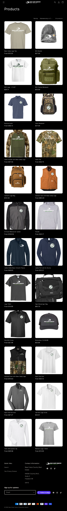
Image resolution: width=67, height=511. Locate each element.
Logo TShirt (7, 304)
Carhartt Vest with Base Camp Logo (45, 195)
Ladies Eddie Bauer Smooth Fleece (14, 268)
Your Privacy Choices (10, 471)
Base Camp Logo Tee (10, 51)
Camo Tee (38, 159)
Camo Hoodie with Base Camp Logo (14, 159)
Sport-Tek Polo (39, 376)
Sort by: (36, 18)
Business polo (8, 123)
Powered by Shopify (23, 507)
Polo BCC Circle (9, 340)
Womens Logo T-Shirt (41, 448)
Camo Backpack (39, 123)
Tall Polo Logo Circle (41, 412)
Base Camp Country (13, 507)
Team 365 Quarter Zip (10, 448)
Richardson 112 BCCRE (41, 340)
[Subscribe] (34, 492)
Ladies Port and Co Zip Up (43, 268)
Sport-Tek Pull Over (10, 412)
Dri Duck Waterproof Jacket (12, 231)
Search (6, 467)
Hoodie (37, 231)
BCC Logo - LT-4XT (10, 87)
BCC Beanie (38, 51)
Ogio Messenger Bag (41, 304)
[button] (4, 2)
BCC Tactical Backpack (41, 87)
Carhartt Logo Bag (9, 195)
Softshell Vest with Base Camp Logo (15, 376)
